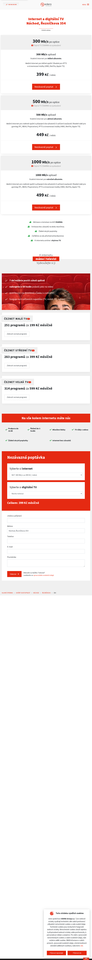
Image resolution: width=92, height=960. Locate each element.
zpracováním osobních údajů (43, 575)
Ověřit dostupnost (23, 593)
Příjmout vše (77, 953)
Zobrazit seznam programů (17, 334)
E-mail (10, 546)
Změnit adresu (46, 30)
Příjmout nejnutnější (56, 953)
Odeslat (13, 574)
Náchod (36, 593)
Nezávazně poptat (44, 86)
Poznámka (11, 557)
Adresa (10, 526)
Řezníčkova (46, 593)
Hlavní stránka (7, 593)
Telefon (10, 536)
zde (81, 946)
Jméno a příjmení (14, 516)
